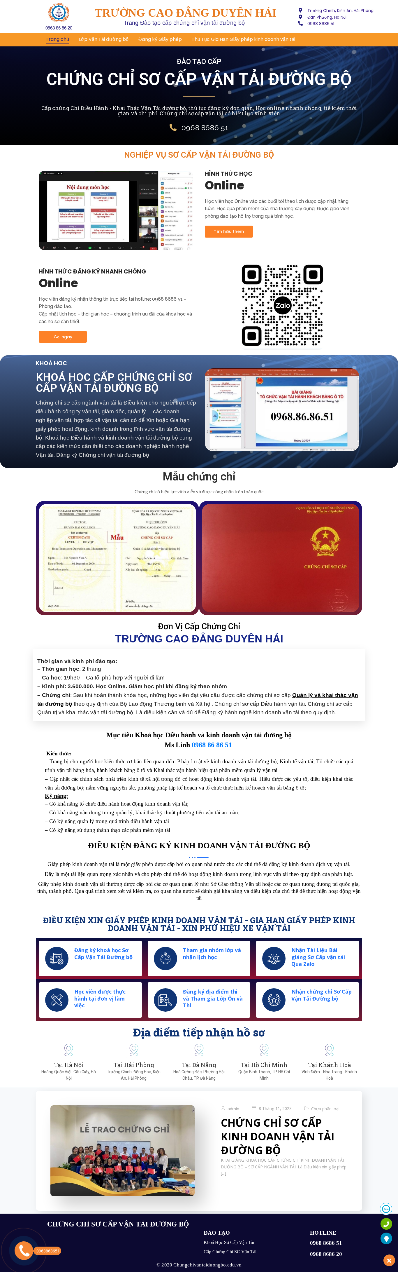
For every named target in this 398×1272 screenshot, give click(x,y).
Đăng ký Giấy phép (160, 39)
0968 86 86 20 (58, 27)
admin (233, 1108)
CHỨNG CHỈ (68, 1224)
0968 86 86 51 (212, 745)
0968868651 (48, 1251)
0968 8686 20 (326, 1254)
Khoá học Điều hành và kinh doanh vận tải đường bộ (213, 735)
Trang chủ (57, 39)
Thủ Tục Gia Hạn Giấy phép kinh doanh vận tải (243, 39)
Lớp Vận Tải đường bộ (103, 39)
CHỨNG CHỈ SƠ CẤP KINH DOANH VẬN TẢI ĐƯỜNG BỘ (277, 1136)
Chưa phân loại (325, 1108)
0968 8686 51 (326, 1243)
